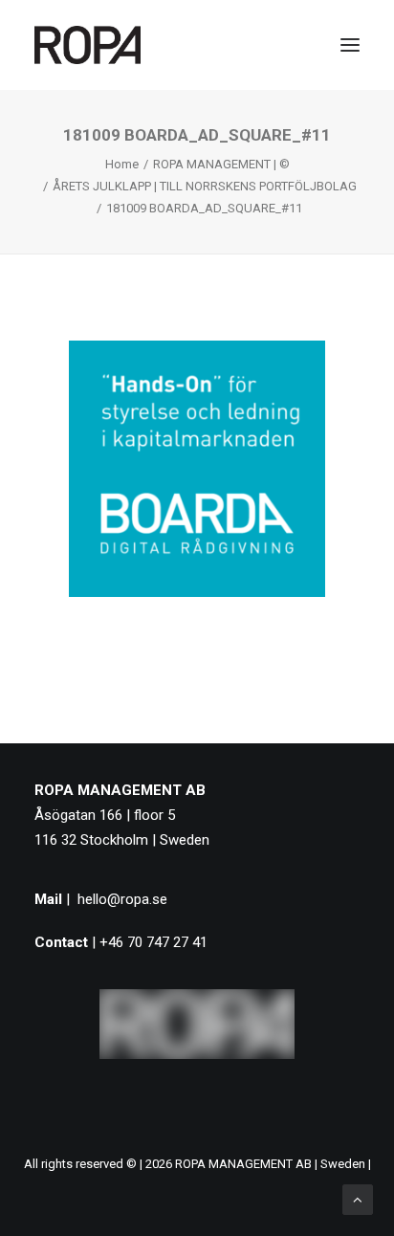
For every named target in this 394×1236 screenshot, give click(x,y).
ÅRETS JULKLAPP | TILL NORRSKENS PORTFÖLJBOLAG (205, 186)
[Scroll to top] (357, 1198)
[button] (350, 45)
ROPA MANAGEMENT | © (221, 164)
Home (122, 164)
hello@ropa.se (122, 899)
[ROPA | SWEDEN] (87, 45)
